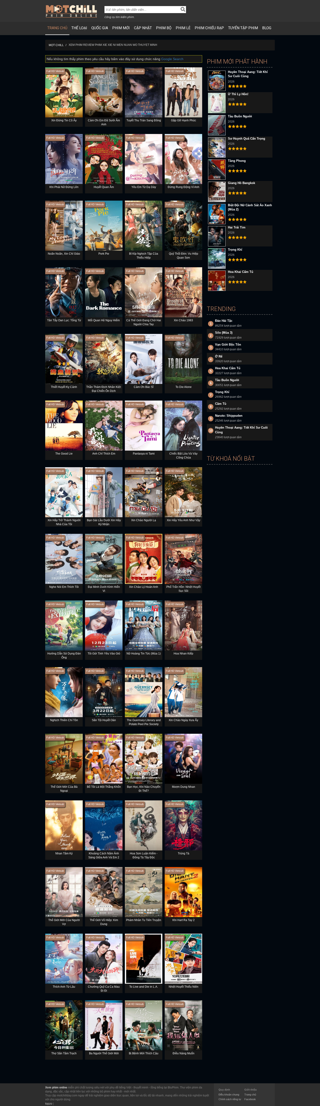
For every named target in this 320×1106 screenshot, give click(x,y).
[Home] (71, 11)
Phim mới (121, 28)
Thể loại (79, 28)
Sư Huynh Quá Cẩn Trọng (246, 138)
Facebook (250, 1099)
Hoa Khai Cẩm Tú (240, 272)
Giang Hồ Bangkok (241, 183)
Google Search (172, 59)
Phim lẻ (183, 28)
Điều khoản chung (229, 1094)
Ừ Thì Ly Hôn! (238, 94)
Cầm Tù (220, 403)
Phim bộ (163, 28)
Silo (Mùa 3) (223, 332)
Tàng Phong (237, 161)
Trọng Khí (235, 249)
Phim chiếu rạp (209, 28)
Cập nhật (143, 28)
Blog (266, 28)
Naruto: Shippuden (228, 415)
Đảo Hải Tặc (223, 320)
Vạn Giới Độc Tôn (228, 344)
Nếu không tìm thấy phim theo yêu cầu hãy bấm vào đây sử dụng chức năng (115, 59)
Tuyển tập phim (243, 28)
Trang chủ (57, 28)
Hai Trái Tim (237, 227)
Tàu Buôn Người (240, 116)
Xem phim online (56, 1087)
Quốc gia (99, 28)
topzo (48, 1103)
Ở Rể (218, 356)
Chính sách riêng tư (230, 1099)
